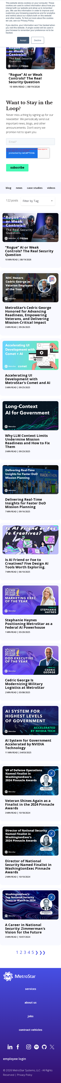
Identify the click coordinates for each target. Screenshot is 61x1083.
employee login (14, 1059)
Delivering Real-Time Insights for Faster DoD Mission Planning (25, 503)
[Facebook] (18, 1047)
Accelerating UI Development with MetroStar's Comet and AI (27, 379)
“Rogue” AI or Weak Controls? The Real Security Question (25, 78)
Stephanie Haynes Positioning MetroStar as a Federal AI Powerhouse (29, 624)
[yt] (23, 1047)
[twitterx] (52, 1047)
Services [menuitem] (30, 989)
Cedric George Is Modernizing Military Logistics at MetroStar (25, 684)
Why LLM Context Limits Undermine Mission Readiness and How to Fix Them (27, 441)
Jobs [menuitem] (30, 1016)
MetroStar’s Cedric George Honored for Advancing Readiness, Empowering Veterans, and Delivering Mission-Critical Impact (28, 315)
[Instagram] (28, 1047)
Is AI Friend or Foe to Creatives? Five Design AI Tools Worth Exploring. (26, 563)
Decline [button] (37, 40)
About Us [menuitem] (30, 1002)
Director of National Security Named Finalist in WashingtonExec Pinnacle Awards (28, 866)
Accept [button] (23, 40)
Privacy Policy (24, 1074)
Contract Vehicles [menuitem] (30, 1030)
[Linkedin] (10, 1047)
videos (51, 187)
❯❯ (42, 952)
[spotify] (36, 1047)
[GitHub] (44, 1047)
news (19, 187)
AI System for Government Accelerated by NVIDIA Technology (28, 744)
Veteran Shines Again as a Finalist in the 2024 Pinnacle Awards (29, 804)
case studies (35, 187)
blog (8, 187)
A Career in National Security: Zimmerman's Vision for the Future (25, 928)
